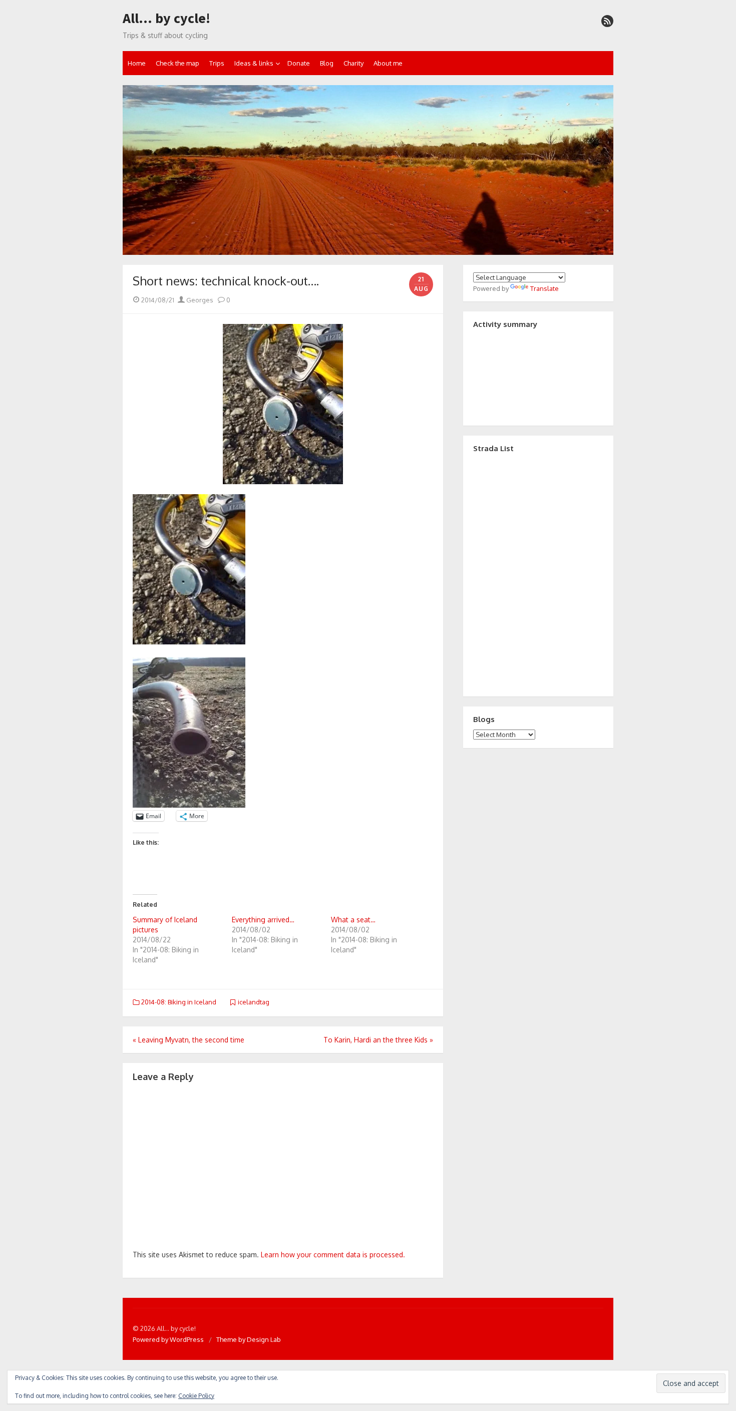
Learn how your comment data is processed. (333, 1254)
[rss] (607, 21)
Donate (298, 63)
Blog (326, 63)
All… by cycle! (166, 18)
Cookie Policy (196, 1395)
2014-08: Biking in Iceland (178, 1002)
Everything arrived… (263, 919)
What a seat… (353, 919)
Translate (544, 288)
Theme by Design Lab (248, 1339)
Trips (216, 63)
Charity (353, 63)
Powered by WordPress (168, 1339)
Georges (199, 300)
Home (137, 63)
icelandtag (253, 1002)
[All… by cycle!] (368, 170)
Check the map (177, 63)
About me (388, 63)
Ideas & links (253, 63)
